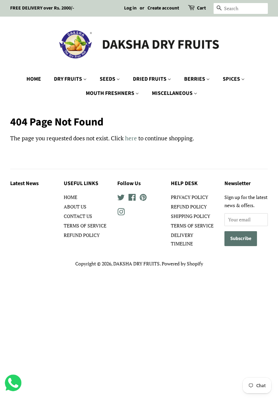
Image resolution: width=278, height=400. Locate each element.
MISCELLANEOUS (173, 93)
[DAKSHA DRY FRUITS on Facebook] (132, 198)
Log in (130, 8)
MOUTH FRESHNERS (110, 93)
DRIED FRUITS (150, 79)
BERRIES (195, 79)
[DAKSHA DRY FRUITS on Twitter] (121, 198)
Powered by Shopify (182, 263)
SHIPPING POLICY (190, 216)
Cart (201, 8)
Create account (163, 8)
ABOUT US (75, 206)
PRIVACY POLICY (189, 197)
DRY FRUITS (68, 79)
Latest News (24, 183)
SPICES (232, 79)
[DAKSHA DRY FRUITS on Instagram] (121, 213)
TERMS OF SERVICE (85, 225)
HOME (33, 79)
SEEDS (108, 79)
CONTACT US (78, 216)
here (131, 138)
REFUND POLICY (82, 235)
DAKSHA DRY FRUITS (136, 263)
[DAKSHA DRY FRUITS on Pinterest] (143, 198)
